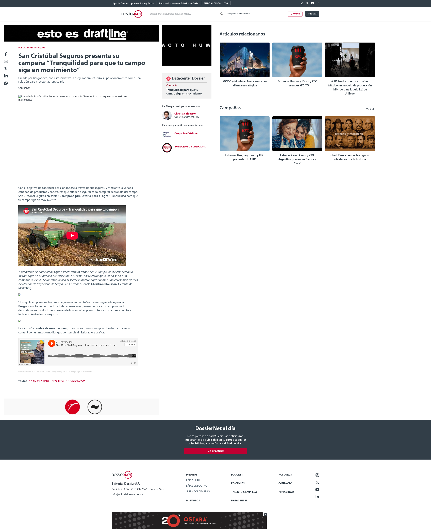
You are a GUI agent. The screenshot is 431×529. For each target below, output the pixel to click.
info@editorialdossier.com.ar (128, 494)
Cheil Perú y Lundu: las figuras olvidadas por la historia (350, 157)
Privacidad (286, 492)
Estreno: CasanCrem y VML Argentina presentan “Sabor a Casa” (297, 159)
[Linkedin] (318, 3)
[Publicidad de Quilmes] (81, 41)
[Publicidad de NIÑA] (81, 414)
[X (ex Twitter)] (307, 3)
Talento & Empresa (244, 492)
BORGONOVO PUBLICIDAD (190, 146)
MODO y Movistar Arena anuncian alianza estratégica (245, 83)
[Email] (6, 62)
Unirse (296, 14)
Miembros (193, 500)
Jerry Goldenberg (198, 491)
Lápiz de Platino (196, 486)
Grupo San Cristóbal (186, 133)
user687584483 (24, 372)
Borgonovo (76, 381)
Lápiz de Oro (194, 480)
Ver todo (370, 109)
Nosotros (285, 475)
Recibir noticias (215, 451)
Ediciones (238, 483)
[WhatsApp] (6, 83)
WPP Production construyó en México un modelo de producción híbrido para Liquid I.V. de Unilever (350, 87)
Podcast (237, 475)
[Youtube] (312, 3)
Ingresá (312, 13)
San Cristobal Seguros (47, 381)
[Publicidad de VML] (186, 65)
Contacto (285, 483)
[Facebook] (302, 3)
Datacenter (239, 500)
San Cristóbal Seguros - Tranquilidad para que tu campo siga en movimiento (62, 372)
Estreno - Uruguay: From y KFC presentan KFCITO (297, 83)
